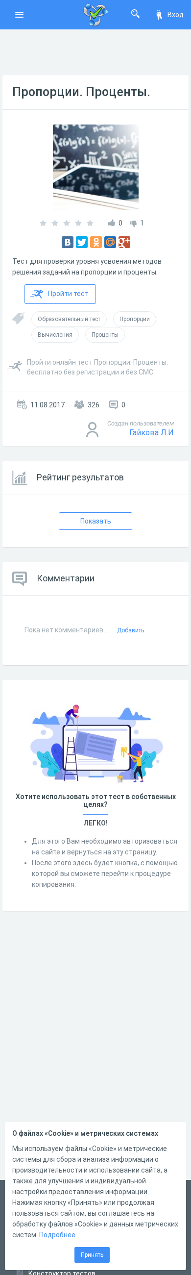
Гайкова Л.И (151, 432)
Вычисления (55, 334)
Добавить (130, 630)
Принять (92, 1254)
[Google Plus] (124, 242)
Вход (175, 15)
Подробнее (57, 1235)
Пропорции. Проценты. (81, 92)
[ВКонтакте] (67, 242)
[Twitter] (82, 242)
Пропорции (134, 319)
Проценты (105, 334)
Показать (95, 521)
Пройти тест (68, 294)
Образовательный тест (69, 319)
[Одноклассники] (96, 242)
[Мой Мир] (110, 242)
